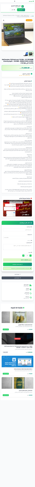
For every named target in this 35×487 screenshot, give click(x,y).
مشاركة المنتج (16, 278)
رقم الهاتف (29, 234)
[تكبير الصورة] (4, 20)
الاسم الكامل (28, 226)
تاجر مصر (31, 1)
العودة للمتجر (17, 274)
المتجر (31, 16)
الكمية (29, 252)
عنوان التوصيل (28, 242)
